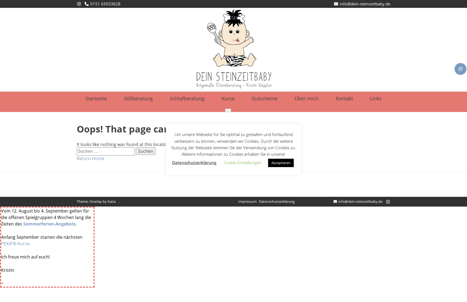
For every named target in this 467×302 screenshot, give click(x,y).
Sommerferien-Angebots (49, 224)
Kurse (228, 98)
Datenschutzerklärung (277, 201)
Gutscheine (264, 98)
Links (376, 98)
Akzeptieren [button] (281, 162)
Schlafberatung (187, 98)
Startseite (96, 98)
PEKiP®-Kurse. (16, 244)
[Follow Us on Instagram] (460, 69)
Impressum (247, 201)
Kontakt (344, 98)
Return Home (90, 158)
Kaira (112, 201)
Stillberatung (138, 98)
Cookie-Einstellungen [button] (242, 162)
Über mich (306, 98)
